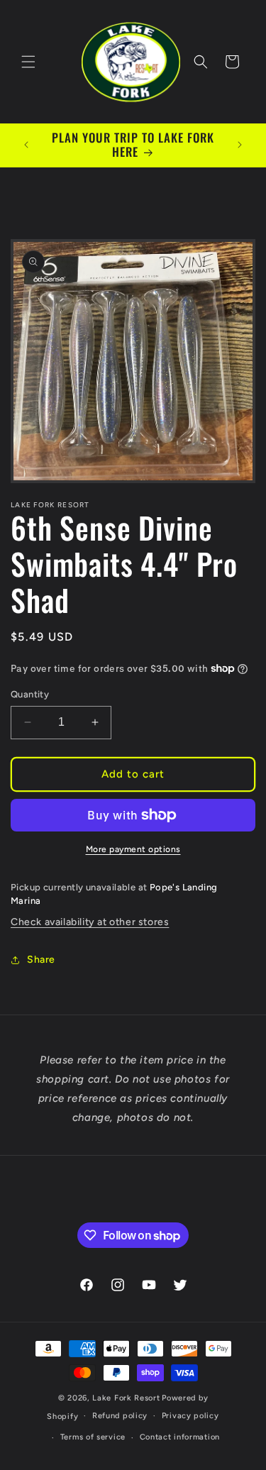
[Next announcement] (239, 144)
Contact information (180, 1437)
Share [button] (41, 960)
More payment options (133, 849)
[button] (28, 61)
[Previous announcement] (26, 144)
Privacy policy (190, 1415)
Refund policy (120, 1415)
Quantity (30, 694)
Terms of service (93, 1437)
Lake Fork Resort (126, 1398)
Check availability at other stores (90, 922)
